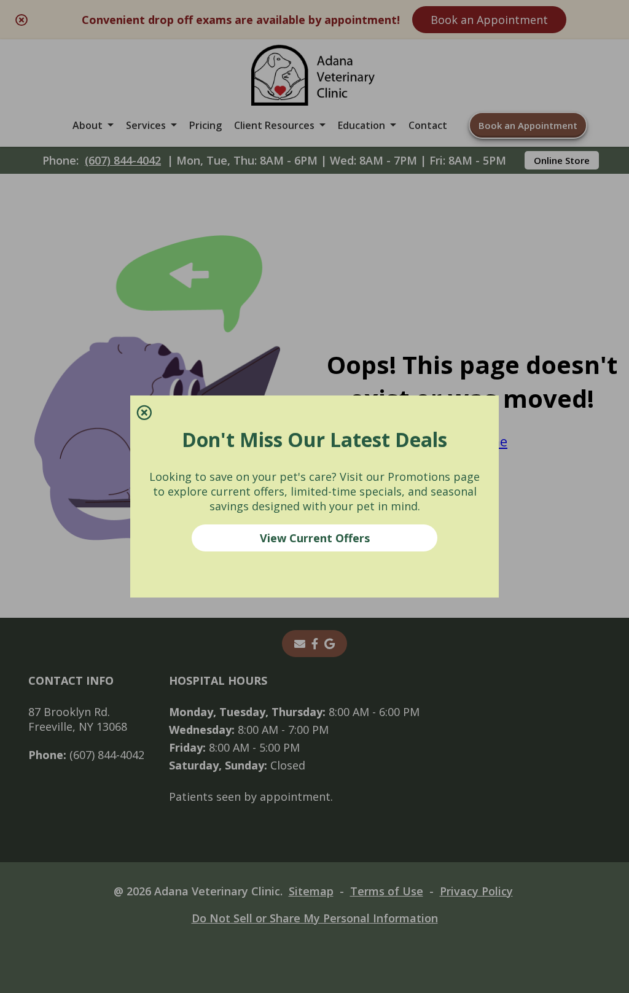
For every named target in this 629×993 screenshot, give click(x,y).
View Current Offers (315, 538)
